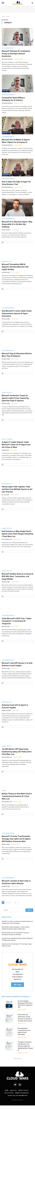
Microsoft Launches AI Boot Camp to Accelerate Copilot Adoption (16, 882)
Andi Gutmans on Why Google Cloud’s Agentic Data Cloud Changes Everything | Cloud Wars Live (17, 534)
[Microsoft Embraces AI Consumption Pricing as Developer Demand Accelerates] (17, 37)
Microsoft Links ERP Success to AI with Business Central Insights (17, 664)
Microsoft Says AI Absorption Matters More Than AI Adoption (17, 355)
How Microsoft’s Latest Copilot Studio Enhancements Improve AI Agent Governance (17, 313)
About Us (13, 1090)
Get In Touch (8, 1093)
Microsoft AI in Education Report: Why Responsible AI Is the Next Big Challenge (17, 224)
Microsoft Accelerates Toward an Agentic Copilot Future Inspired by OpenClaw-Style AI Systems (15, 398)
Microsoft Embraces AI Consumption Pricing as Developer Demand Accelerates (16, 54)
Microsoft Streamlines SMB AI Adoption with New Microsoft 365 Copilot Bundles (15, 267)
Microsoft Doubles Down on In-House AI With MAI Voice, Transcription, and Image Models (17, 576)
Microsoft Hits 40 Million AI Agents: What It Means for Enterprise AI (16, 141)
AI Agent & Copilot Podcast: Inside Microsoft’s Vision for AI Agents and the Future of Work (16, 445)
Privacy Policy (23, 1090)
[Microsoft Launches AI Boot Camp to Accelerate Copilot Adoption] (17, 866)
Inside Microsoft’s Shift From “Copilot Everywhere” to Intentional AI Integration (16, 621)
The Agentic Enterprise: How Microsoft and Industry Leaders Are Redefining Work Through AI (25, 1046)
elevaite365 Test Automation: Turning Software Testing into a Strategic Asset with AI (25, 1017)
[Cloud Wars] (17, 3)
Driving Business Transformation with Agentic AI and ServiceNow (24, 1031)
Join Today (17, 984)
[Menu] (3, 3)
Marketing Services (22, 1093)
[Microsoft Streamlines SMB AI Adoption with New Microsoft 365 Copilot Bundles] (17, 250)
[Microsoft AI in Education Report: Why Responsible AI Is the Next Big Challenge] (17, 207)
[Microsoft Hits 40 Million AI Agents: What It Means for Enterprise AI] (17, 125)
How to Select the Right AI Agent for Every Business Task (16, 183)
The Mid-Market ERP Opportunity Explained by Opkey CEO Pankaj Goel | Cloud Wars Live (17, 752)
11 (15, 902)
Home (3, 16)
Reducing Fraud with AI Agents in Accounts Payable (15, 706)
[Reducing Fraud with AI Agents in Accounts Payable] (17, 691)
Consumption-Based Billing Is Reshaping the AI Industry (13, 99)
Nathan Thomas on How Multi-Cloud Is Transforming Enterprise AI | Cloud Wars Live (17, 796)
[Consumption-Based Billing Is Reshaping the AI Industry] (17, 83)
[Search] (32, 3)
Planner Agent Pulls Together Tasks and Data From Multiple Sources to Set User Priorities (17, 489)
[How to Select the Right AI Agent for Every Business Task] (17, 167)
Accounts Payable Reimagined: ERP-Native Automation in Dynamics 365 (25, 1004)
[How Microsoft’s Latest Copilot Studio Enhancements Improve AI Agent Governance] (17, 297)
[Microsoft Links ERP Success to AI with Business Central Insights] (17, 649)
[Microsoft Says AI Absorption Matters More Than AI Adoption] (17, 339)
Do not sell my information (17, 1095)
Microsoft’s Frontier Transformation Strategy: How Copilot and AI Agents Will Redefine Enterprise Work (16, 839)
